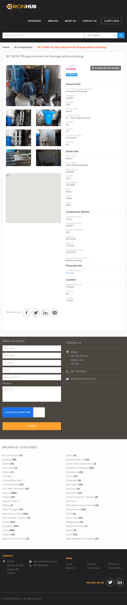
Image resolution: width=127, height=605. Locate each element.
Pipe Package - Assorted (16, 518)
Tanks (8, 530)
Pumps (8, 522)
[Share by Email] (55, 313)
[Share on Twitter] (36, 313)
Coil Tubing (9, 468)
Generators (74, 493)
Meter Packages (12, 509)
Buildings (9, 460)
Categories (34, 21)
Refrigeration (74, 522)
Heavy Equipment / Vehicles (82, 497)
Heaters (8, 497)
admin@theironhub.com (83, 379)
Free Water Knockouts (15, 489)
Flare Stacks (74, 484)
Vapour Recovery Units (15, 539)
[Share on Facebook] (26, 313)
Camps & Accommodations (81, 464)
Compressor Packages (80, 468)
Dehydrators (74, 472)
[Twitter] (110, 582)
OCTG (71, 514)
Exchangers (73, 480)
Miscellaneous (76, 509)
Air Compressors (23, 47)
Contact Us (89, 21)
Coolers (7, 472)
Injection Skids (11, 501)
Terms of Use (93, 568)
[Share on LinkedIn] (45, 313)
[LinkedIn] (120, 582)
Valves (71, 535)
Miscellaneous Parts (15, 514)
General (9, 493)
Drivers (72, 476)
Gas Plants (73, 489)
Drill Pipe (8, 476)
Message (6, 383)
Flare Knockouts (12, 484)
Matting (7, 505)
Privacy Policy (115, 568)
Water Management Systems (82, 539)
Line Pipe (72, 501)
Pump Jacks (74, 518)
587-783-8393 (78, 371)
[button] (105, 68)
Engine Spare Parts (13, 480)
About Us (70, 21)
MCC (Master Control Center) (82, 505)
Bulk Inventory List (77, 460)
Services (53, 21)
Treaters (8, 535)
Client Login (111, 21)
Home (5, 47)
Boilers (71, 455)
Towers (71, 530)
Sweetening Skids (76, 526)
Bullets (8, 464)
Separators (10, 526)
